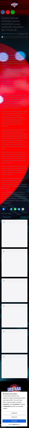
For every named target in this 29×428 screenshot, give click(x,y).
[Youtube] (8, 12)
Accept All (14, 421)
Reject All (14, 417)
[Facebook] (3, 12)
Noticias (10, 213)
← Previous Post (6, 217)
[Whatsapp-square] (13, 12)
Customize (14, 413)
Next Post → (24, 217)
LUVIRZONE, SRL (11, 427)
